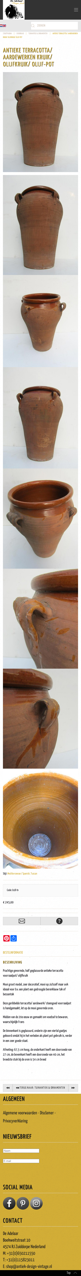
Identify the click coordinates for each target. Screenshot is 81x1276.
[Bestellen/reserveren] (21, 921)
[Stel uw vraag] (59, 921)
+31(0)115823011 (20, 1260)
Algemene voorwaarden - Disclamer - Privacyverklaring (29, 1117)
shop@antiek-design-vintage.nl (29, 1266)
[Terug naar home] (14, 10)
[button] (76, 10)
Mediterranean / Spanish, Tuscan (22, 873)
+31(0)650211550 (21, 1253)
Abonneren (12, 1172)
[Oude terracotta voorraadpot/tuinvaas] (40, 122)
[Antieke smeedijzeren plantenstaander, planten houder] (8, 1088)
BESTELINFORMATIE (13, 952)
